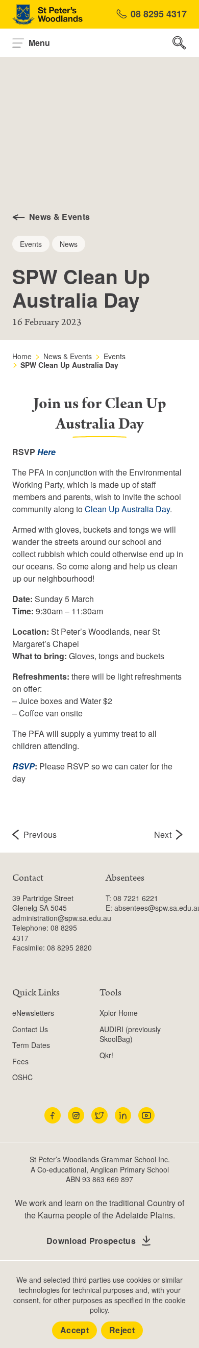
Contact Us (30, 1029)
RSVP (23, 766)
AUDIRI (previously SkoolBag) (130, 1034)
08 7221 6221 (135, 898)
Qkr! (106, 1055)
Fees (20, 1061)
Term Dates (31, 1045)
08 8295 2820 (69, 947)
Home (22, 356)
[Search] (179, 43)
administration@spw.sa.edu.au (61, 918)
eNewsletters (33, 1013)
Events (115, 356)
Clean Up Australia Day (127, 509)
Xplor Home (119, 1013)
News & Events (67, 356)
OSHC (22, 1077)
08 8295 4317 (159, 13)
